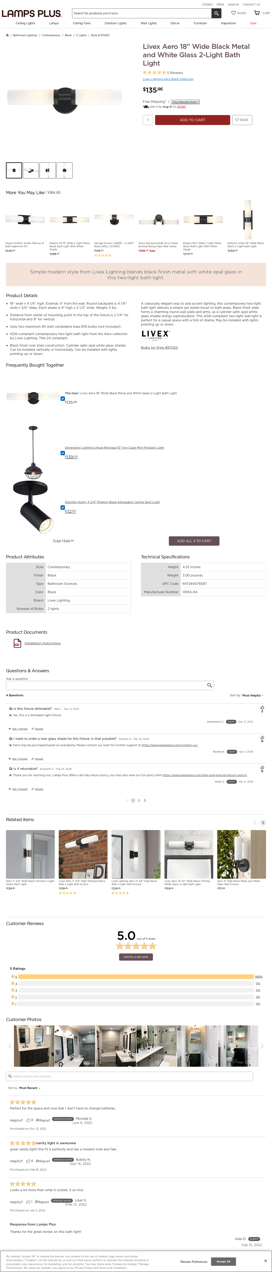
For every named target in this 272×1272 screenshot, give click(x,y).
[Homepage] (7, 35)
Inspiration (228, 23)
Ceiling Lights (25, 23)
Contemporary (51, 35)
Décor (175, 23)
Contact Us (251, 4)
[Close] (265, 1260)
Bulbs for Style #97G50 (159, 347)
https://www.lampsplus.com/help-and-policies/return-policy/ (205, 773)
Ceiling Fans (81, 23)
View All (53, 192)
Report (44, 1118)
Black (68, 35)
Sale (253, 23)
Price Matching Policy (185, 102)
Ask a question (17, 677)
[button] (14, 170)
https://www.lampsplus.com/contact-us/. (170, 743)
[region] (136, 1261)
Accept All (223, 1261)
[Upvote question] (262, 706)
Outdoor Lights (115, 23)
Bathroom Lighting (25, 35)
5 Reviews (175, 73)
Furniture (200, 23)
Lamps (54, 23)
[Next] (145, 798)
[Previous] (255, 821)
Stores (207, 4)
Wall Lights (149, 23)
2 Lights (81, 35)
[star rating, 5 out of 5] (154, 72)
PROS (220, 4)
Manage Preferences (193, 1261)
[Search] (216, 13)
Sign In (233, 5)
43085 (181, 107)
